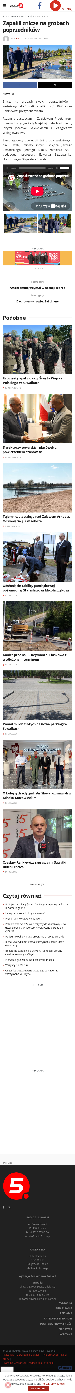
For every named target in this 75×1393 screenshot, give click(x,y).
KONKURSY (65, 1302)
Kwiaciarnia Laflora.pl (41, 1362)
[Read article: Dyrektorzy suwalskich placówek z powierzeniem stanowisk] (37, 418)
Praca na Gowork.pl (14, 1362)
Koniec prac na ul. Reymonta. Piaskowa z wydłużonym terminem (35, 657)
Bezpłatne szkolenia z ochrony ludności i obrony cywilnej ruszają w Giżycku (33, 952)
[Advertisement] (37, 1024)
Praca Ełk (8, 1354)
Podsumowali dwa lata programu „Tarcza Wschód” (35, 936)
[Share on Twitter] (55, 85)
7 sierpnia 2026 (12, 526)
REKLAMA (66, 1313)
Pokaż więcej (37, 884)
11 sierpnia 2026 (12, 457)
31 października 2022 (36, 38)
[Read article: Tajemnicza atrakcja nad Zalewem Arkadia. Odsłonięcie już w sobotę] (37, 488)
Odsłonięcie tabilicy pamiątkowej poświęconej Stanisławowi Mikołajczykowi (36, 587)
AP (17, 38)
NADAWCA (65, 1329)
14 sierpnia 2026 (12, 388)
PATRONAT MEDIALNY (58, 1318)
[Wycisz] (57, 168)
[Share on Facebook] (20, 85)
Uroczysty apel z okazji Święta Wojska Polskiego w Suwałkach (32, 380)
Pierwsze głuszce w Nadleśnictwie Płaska (29, 959)
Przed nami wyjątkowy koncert (23, 918)
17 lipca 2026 (10, 664)
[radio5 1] (37, 257)
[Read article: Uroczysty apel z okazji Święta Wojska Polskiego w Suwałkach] (37, 349)
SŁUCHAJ (66, 9)
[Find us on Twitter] (9, 1207)
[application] (37, 168)
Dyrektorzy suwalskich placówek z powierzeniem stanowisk (29, 449)
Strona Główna (10, 16)
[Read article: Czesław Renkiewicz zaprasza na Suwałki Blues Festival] (37, 833)
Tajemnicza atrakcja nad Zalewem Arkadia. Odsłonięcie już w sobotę (36, 518)
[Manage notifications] (8, 1385)
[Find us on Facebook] (3, 1207)
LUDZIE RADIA (63, 1308)
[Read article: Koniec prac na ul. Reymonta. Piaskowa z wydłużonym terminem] (37, 626)
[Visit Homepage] (16, 5)
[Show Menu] (4, 5)
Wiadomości (27, 16)
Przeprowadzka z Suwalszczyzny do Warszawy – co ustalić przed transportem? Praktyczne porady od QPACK (35, 927)
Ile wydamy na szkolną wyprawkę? (25, 913)
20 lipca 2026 (10, 595)
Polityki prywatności (53, 1383)
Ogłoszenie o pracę (28, 1354)
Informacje (42, 16)
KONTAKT (66, 1334)
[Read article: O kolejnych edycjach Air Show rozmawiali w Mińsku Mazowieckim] (37, 764)
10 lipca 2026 (10, 872)
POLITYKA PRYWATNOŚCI (56, 1323)
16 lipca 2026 (10, 803)
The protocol (50, 1354)
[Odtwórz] (7, 168)
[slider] (65, 167)
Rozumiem (38, 1388)
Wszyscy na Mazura (17, 965)
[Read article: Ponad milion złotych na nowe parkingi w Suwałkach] (37, 695)
